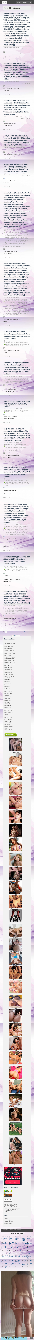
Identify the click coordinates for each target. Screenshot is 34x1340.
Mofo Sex (24, 1264)
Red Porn (7, 698)
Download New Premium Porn (11, 1209)
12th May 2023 (18, 81)
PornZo (7, 695)
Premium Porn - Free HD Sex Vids (12, 1208)
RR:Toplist (7, 702)
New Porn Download (9, 1205)
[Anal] (15, 766)
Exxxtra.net (6, 1211)
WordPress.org (8, 1223)
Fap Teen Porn (8, 667)
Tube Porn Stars (9, 710)
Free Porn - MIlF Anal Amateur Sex (12, 1207)
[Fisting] (15, 1163)
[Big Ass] (15, 794)
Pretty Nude (8, 705)
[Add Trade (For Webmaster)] (10, 736)
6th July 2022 (18, 229)
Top (32, 1337)
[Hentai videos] (15, 993)
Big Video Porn (9, 726)
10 (24, 631)
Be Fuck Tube (24, 1261)
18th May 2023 (18, 47)
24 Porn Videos (9, 704)
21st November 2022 (20, 147)
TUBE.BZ (7, 671)
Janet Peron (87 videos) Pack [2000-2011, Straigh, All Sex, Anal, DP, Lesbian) (16, 404)
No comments (26, 49)
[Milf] (15, 1050)
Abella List (7, 678)
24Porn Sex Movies (10, 729)
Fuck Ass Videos (11, 1264)
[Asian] (15, 822)
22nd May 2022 (18, 341)
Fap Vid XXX (8, 716)
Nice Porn (7, 686)
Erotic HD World (9, 665)
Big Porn (7, 728)
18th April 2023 (18, 116)
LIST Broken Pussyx (10, 653)
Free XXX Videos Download (10, 1204)
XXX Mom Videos (4, 1267)
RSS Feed (16, 636)
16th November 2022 (20, 174)
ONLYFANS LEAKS (10, 660)
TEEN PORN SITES (10, 664)
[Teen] (15, 1078)
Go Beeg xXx (8, 672)
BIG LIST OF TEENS (10, 662)
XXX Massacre (9, 646)
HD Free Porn (8, 690)
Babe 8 (19, 1263)
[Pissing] (15, 808)
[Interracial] (15, 1021)
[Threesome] (15, 1092)
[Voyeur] (15, 1007)
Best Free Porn (29, 1264)
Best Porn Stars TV (9, 712)
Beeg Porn (7, 681)
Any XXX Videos (9, 723)
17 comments (26, 175)
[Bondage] (15, 1121)
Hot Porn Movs (8, 669)
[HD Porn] (15, 780)
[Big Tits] (15, 851)
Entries (8, 1220)
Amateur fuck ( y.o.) (9, 652)
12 (29, 631)
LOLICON (7, 724)
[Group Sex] (15, 1135)
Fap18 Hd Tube (9, 697)
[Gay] (15, 950)
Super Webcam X (9, 650)
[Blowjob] (15, 865)
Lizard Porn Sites (8, 1210)
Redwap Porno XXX (10, 709)
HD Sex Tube (8, 717)
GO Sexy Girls (8, 655)
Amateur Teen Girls (10, 643)
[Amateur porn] (15, 744)
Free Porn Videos (9, 676)
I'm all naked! (8, 648)
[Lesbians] (15, 1035)
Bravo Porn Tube (9, 707)
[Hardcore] (15, 979)
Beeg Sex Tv (8, 714)
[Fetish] (15, 922)
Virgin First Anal (9, 645)
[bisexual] (15, 1106)
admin (11, 47)
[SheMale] (15, 1064)
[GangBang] (15, 936)
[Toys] (15, 893)
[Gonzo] (15, 964)
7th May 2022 (18, 479)
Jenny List (7, 684)
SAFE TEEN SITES (9, 658)
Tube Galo (7, 688)
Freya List (7, 679)
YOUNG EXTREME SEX (11, 657)
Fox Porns (29, 1261)
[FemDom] (15, 1149)
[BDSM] (15, 837)
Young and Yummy (9, 674)
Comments (9, 1221)
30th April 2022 (18, 524)
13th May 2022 (18, 442)
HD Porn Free (8, 693)
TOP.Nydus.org (8, 719)
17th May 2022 (18, 408)
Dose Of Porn (8, 683)
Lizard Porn (8, 700)
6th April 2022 (18, 605)
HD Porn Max (8, 721)
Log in (6, 1218)
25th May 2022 (18, 297)
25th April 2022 (18, 566)
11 (27, 631)
